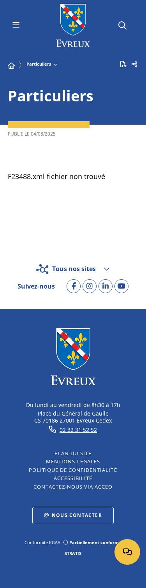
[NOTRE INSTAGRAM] (90, 286)
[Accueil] (11, 65)
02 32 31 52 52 (78, 429)
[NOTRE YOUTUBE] (121, 286)
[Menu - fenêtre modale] (16, 25)
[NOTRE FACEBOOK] (74, 286)
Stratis (73, 553)
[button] (122, 24)
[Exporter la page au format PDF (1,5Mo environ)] (123, 64)
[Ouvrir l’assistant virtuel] (127, 552)
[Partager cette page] (134, 64)
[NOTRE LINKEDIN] (106, 286)
